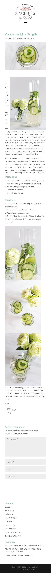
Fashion (8, 510)
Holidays (8, 514)
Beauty (8, 507)
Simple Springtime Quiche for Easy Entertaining (24, 545)
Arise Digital (30, 570)
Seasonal (8, 529)
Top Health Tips (11, 536)
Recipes (20, 38)
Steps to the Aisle (12, 532)
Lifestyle (8, 521)
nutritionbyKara (26, 396)
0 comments (30, 38)
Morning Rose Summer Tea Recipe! (19, 555)
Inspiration (9, 518)
